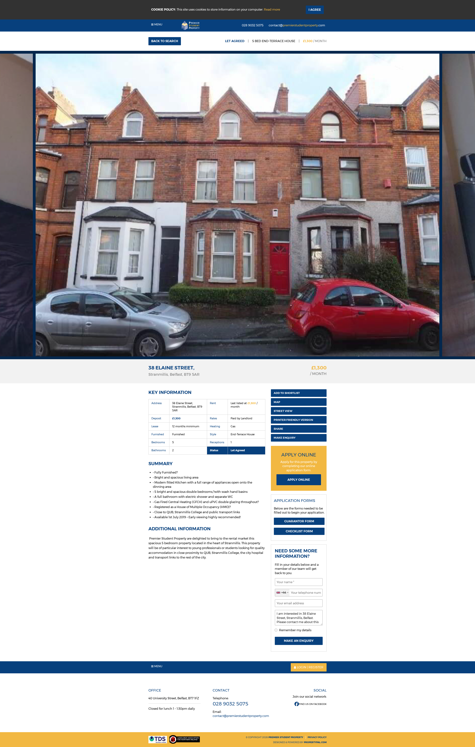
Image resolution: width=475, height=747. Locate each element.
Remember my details (295, 630)
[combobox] (282, 592)
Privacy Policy (317, 737)
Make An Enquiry (299, 641)
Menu (157, 24)
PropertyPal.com (315, 742)
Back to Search (164, 41)
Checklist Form (299, 531)
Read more (272, 9)
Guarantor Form (299, 521)
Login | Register (310, 667)
